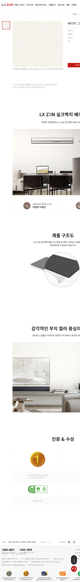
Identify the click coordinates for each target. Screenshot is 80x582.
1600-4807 (8, 550)
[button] (50, 540)
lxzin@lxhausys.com (18, 565)
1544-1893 (25, 550)
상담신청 (74, 561)
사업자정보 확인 (56, 562)
